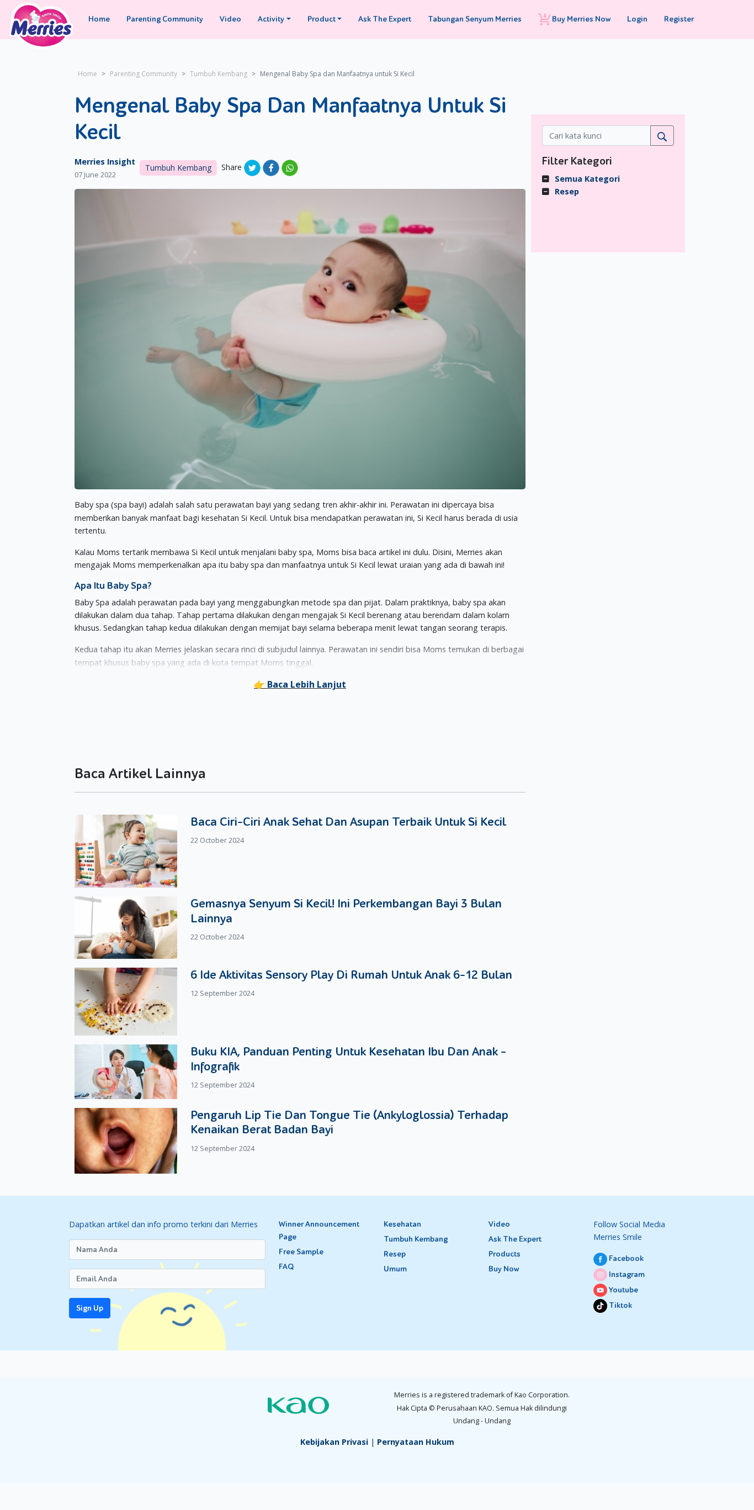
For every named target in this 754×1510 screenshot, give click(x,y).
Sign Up (89, 1308)
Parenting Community (164, 19)
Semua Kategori (587, 178)
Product (321, 19)
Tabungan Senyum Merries (475, 19)
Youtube (622, 1290)
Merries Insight (105, 161)
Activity (271, 19)
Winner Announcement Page (319, 1230)
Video (230, 19)
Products (504, 1254)
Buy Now (503, 1269)
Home (99, 19)
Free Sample (301, 1251)
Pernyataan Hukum (415, 1442)
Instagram (626, 1274)
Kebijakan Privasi (334, 1442)
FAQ (286, 1266)
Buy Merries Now (580, 19)
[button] (300, 684)
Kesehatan (402, 1224)
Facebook (625, 1258)
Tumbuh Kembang (218, 73)
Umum (395, 1269)
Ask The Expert (384, 19)
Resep (567, 191)
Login (637, 19)
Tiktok (619, 1305)
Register (679, 19)
